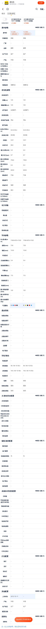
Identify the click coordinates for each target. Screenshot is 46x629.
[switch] (5, 19)
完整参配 (11, 13)
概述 (3, 13)
